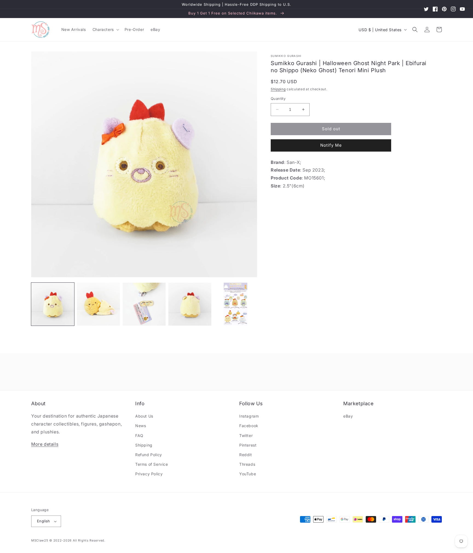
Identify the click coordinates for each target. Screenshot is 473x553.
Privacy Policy (149, 473)
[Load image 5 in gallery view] (235, 304)
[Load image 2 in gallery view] (98, 304)
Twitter (246, 435)
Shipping (278, 89)
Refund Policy (148, 454)
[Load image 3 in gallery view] (144, 304)
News (140, 425)
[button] (105, 29)
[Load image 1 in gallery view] (52, 304)
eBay (348, 416)
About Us (144, 416)
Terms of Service (151, 464)
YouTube (247, 473)
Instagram (249, 416)
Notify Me (331, 145)
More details (44, 444)
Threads (247, 464)
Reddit (245, 454)
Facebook (248, 425)
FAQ (139, 435)
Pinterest (247, 445)
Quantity (278, 98)
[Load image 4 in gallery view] (189, 304)
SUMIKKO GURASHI (286, 55)
